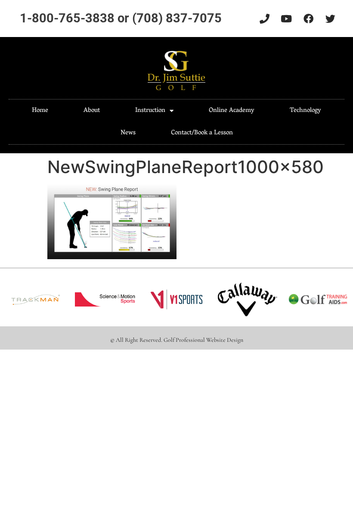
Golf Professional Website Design (203, 340)
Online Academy (231, 111)
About (92, 111)
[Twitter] (330, 18)
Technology (305, 111)
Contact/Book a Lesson (202, 133)
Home (40, 111)
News (128, 133)
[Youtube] (286, 18)
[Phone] (264, 18)
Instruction (150, 111)
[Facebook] (308, 18)
